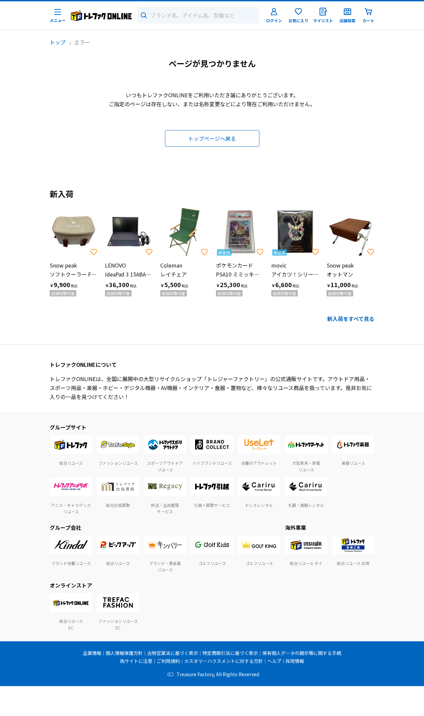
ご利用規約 (168, 661)
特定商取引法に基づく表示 (230, 653)
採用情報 (295, 661)
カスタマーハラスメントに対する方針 (223, 661)
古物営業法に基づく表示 (172, 653)
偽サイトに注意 (136, 661)
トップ (58, 42)
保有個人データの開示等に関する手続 (301, 653)
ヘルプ (274, 661)
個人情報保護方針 (124, 653)
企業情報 (92, 653)
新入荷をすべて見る (350, 319)
